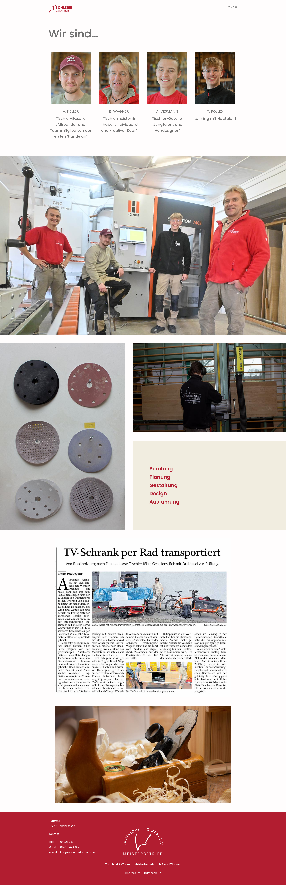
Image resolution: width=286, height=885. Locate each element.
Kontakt (54, 834)
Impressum (132, 873)
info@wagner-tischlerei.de (77, 852)
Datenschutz (152, 873)
